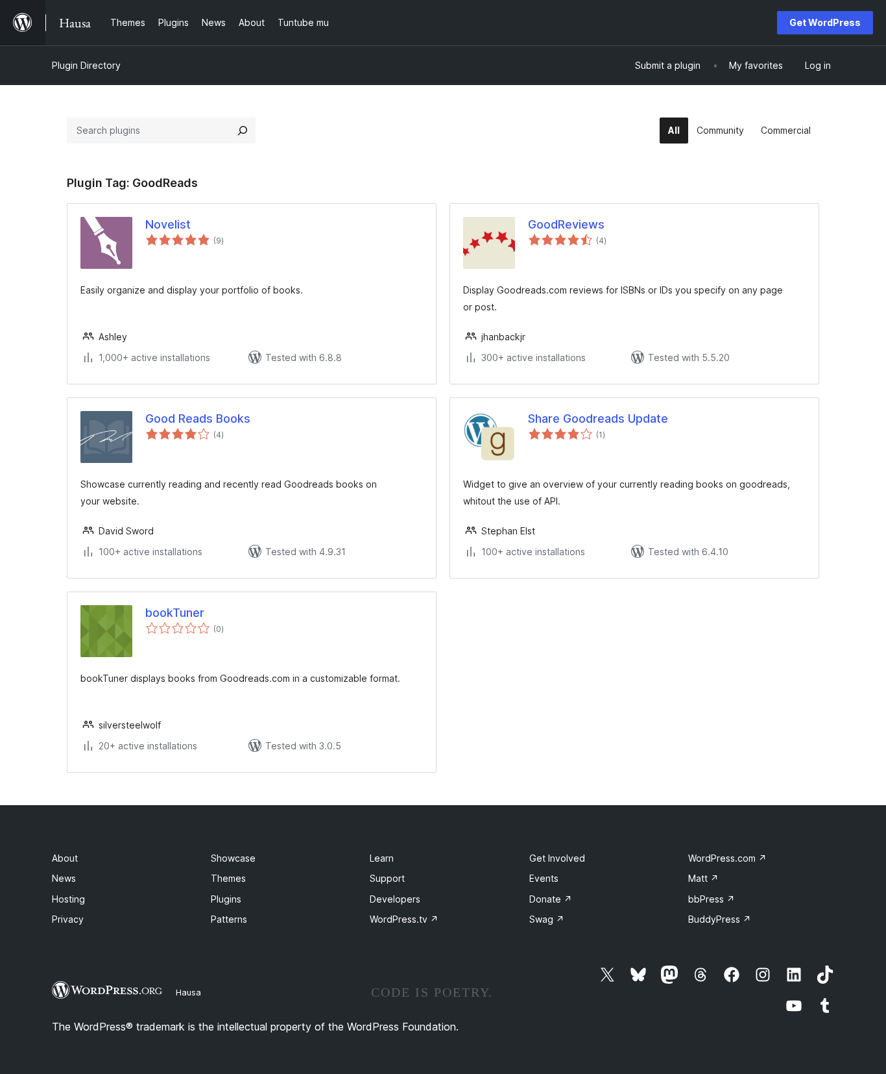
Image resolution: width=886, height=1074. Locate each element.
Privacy (68, 919)
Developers (395, 899)
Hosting (68, 899)
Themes (228, 878)
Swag (546, 919)
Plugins (226, 899)
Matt (703, 878)
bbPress (711, 899)
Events (543, 878)
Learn (382, 858)
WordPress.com (727, 858)
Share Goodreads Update (598, 418)
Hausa (188, 992)
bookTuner (174, 612)
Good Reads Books (197, 418)
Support (387, 878)
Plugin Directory (86, 65)
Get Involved (557, 858)
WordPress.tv (404, 919)
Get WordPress (825, 22)
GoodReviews (566, 224)
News (64, 878)
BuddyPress (719, 919)
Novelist (168, 224)
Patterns (229, 919)
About (65, 858)
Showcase (233, 858)
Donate (550, 899)
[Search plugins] (243, 131)
